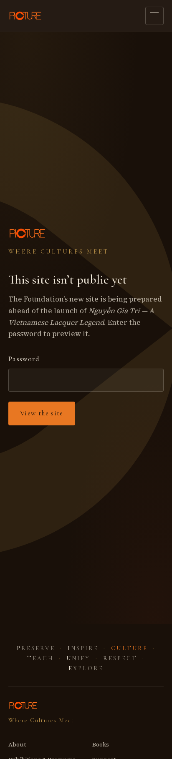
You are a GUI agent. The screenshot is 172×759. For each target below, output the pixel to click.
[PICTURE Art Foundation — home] (25, 16)
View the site (41, 413)
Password (24, 358)
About (17, 744)
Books (100, 744)
